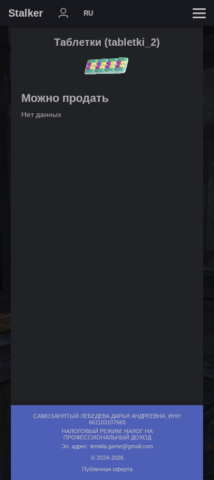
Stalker (25, 13)
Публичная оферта (107, 469)
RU (88, 13)
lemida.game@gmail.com (121, 446)
